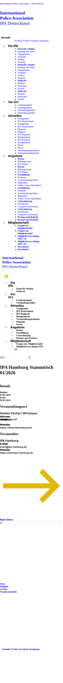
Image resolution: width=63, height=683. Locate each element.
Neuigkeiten (23, 118)
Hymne (21, 88)
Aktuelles (15, 115)
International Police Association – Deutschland (21, 3)
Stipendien (22, 182)
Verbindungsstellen (26, 110)
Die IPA (13, 46)
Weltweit (20, 291)
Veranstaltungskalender (28, 150)
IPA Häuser (23, 164)
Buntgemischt (24, 137)
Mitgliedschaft (18, 222)
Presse (20, 145)
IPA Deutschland (16, 18)
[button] (5, 276)
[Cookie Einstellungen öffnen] (22, 681)
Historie (21, 83)
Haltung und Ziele (26, 51)
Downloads (23, 246)
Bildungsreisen (24, 161)
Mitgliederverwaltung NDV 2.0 (29, 347)
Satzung (21, 62)
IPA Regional (24, 134)
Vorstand (22, 57)
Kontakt (5, 37)
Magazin (22, 129)
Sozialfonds (23, 204)
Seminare (22, 177)
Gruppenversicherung (28, 206)
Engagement (23, 54)
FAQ (4, 612)
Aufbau (21, 59)
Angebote (15, 156)
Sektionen (22, 86)
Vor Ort (13, 102)
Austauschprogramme (28, 180)
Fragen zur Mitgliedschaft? (25, 226)
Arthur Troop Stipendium (29, 185)
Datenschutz (8, 620)
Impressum (7, 616)
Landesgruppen (25, 105)
